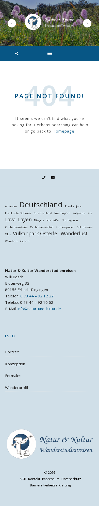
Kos (90, 213)
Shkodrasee (85, 227)
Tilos (8, 234)
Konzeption (15, 363)
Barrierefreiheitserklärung (50, 485)
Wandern (11, 241)
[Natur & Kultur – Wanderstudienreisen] (49, 22)
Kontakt (34, 479)
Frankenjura (73, 206)
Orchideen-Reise (16, 227)
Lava (10, 220)
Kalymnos (79, 213)
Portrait (12, 351)
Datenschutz (71, 479)
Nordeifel (52, 220)
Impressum (50, 479)
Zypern (24, 241)
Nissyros (39, 220)
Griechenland (43, 213)
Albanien (11, 206)
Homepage (63, 131)
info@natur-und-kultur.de (39, 308)
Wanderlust (74, 233)
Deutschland (41, 204)
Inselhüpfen (62, 213)
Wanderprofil (16, 387)
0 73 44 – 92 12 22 (37, 295)
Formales (13, 375)
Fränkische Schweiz (18, 213)
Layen (25, 220)
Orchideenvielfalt (42, 227)
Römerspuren (65, 227)
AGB (23, 479)
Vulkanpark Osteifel (35, 233)
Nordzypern (70, 220)
